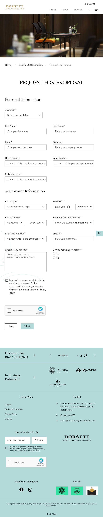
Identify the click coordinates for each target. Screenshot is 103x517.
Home (53, 9)
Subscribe (39, 440)
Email (8, 142)
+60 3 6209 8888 (67, 415)
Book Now (51, 514)
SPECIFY (57, 233)
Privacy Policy (11, 414)
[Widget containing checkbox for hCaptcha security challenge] (25, 310)
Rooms (78, 9)
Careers (8, 404)
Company (58, 142)
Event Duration (13, 217)
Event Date (59, 201)
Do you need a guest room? (67, 250)
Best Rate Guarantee (14, 409)
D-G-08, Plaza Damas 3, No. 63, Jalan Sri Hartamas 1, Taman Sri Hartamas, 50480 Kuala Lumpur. (77, 406)
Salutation (10, 110)
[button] (94, 355)
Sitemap (8, 419)
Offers (65, 9)
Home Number (12, 158)
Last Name (59, 126)
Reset (11, 326)
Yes (58, 253)
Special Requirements (16, 250)
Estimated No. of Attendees (67, 217)
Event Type (11, 201)
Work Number (60, 158)
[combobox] (11, 163)
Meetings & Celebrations (31, 65)
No (57, 258)
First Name (11, 126)
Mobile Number (13, 174)
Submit (27, 326)
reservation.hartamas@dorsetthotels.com (77, 421)
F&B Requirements (15, 233)
